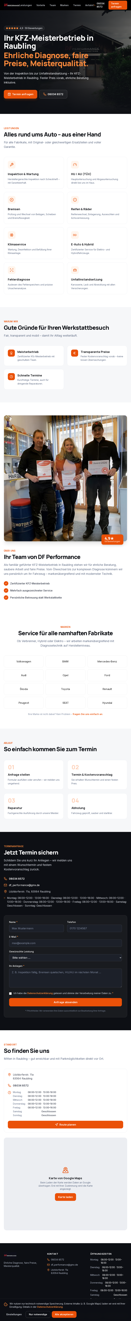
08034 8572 (100, 5)
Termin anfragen (116, 5)
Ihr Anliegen (16, 966)
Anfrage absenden (65, 1002)
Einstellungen (14, 1314)
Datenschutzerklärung (40, 993)
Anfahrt (89, 5)
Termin (77, 5)
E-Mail (13, 936)
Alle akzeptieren (64, 1314)
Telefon (71, 922)
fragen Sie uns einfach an (87, 714)
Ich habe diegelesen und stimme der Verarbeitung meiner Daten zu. (63, 993)
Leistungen (25, 5)
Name (13, 922)
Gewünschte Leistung (21, 951)
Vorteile (40, 5)
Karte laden (65, 1197)
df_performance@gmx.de (24, 885)
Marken (64, 5)
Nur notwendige (38, 1314)
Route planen (67, 1124)
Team (53, 5)
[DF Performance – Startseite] (11, 5)
